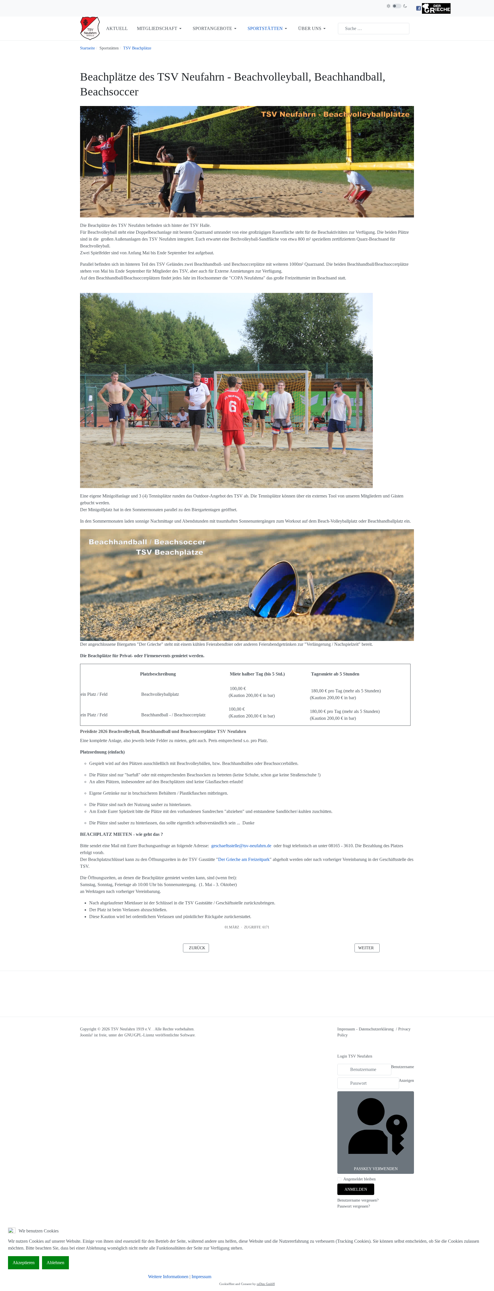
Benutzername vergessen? (358, 1200)
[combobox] (373, 28)
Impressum (346, 1029)
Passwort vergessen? (353, 1206)
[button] (160, 28)
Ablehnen (55, 1262)
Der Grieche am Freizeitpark (244, 859)
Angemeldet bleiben (359, 1179)
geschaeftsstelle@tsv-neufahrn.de (241, 845)
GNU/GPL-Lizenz (139, 1035)
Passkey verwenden (376, 1169)
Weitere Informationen (168, 1276)
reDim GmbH (266, 1284)
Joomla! (86, 1035)
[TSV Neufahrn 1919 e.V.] (90, 27)
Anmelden (355, 1189)
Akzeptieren (24, 1262)
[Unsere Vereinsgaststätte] (436, 7)
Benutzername (402, 1067)
